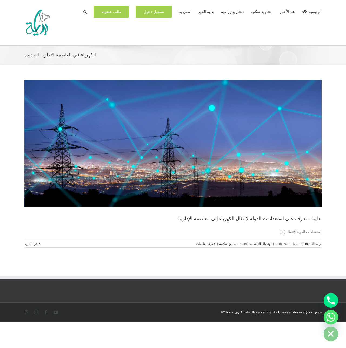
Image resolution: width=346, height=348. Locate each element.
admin (306, 244)
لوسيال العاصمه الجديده (255, 244)
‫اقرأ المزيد (31, 244)
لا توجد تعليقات (206, 244)
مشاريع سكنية (228, 244)
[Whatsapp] (331, 317)
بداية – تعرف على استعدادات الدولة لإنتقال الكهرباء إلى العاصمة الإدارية (250, 219)
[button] (85, 11)
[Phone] (331, 300)
